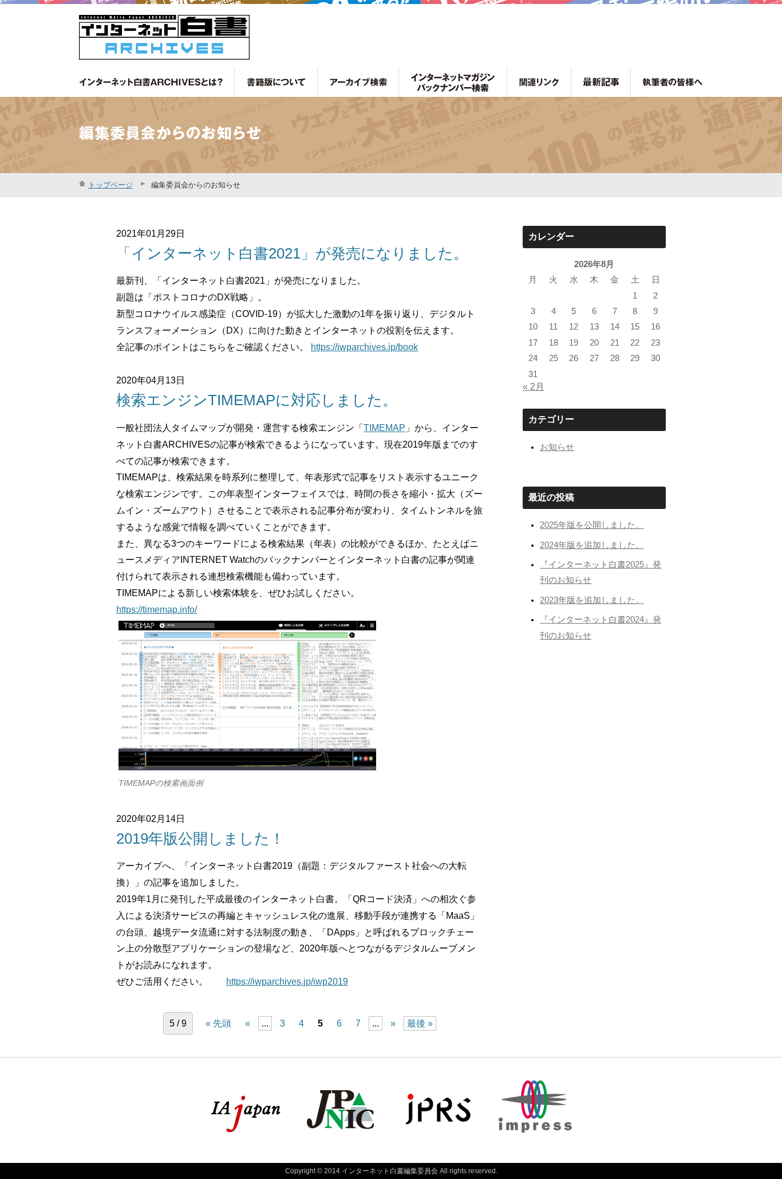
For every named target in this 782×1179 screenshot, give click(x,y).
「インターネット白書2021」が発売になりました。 (292, 253)
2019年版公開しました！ (200, 839)
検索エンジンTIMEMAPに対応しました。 (256, 400)
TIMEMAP (384, 428)
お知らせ (557, 447)
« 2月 (533, 386)
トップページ (110, 185)
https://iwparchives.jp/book (364, 347)
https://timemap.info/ (156, 609)
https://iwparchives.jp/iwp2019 (287, 981)
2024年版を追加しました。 (592, 545)
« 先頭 (218, 1023)
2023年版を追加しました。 (592, 600)
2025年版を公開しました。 (592, 525)
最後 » (420, 1023)
